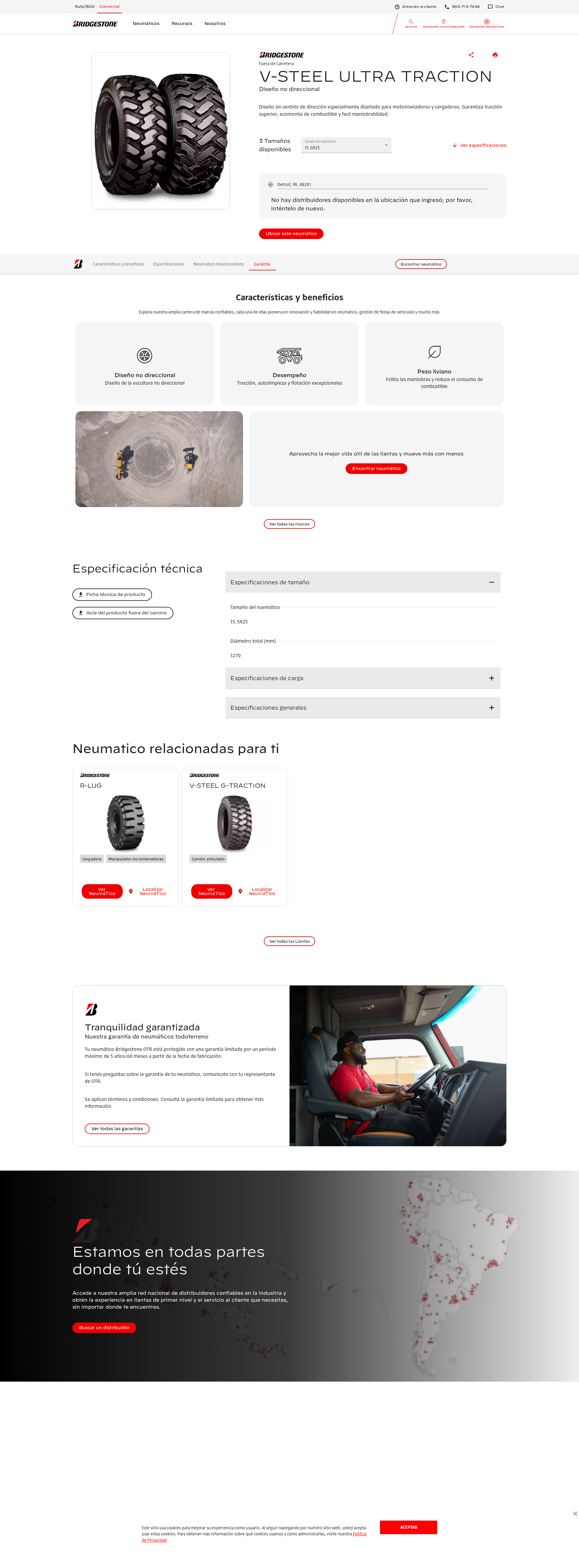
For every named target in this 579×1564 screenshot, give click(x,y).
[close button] (575, 1514)
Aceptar (408, 1527)
